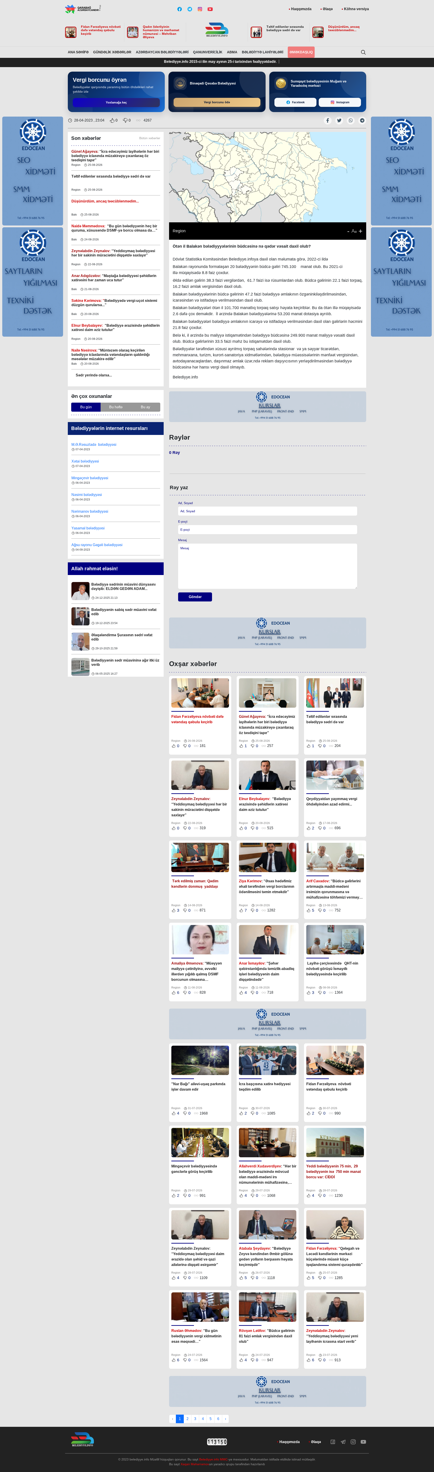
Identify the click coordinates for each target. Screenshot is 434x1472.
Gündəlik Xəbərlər (112, 52)
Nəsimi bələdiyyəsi (87, 478)
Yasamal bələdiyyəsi (88, 511)
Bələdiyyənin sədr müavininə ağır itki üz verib (125, 637)
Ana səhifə (78, 52)
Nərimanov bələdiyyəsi (90, 495)
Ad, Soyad (185, 503)
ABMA (232, 52)
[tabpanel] (267, 407)
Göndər (195, 597)
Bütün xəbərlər (149, 138)
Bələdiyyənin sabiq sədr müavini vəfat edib (123, 586)
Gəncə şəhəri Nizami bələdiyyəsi (97, 545)
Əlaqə (328, 9)
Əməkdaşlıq (301, 52)
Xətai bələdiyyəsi (85, 444)
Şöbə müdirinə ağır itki (110, 660)
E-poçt (182, 521)
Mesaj (182, 540)
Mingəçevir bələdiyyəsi (90, 461)
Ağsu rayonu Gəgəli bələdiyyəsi (97, 528)
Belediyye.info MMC (213, 1459)
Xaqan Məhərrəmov (195, 1464)
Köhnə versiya (356, 9)
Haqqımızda (301, 9)
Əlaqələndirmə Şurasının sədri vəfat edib (121, 612)
